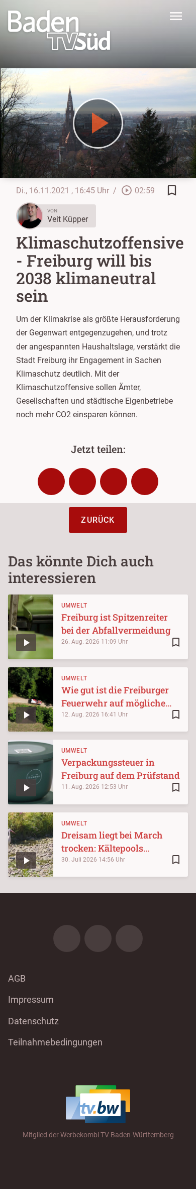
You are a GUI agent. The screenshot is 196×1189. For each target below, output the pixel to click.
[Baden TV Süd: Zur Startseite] (59, 30)
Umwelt (74, 606)
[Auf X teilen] (82, 481)
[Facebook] (66, 938)
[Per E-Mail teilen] (144, 481)
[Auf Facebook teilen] (51, 481)
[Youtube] (129, 938)
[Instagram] (98, 938)
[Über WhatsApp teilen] (113, 481)
